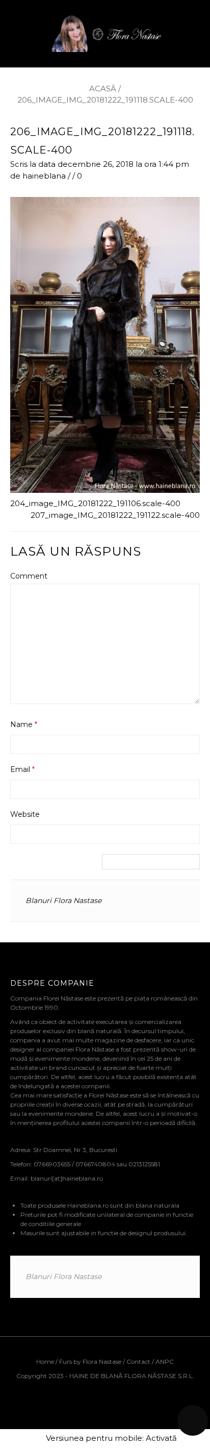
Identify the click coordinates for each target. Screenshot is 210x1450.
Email (22, 769)
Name (23, 724)
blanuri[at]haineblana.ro (67, 1178)
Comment (28, 576)
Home (46, 1361)
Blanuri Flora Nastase (63, 900)
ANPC (164, 1361)
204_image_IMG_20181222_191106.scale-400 (95, 503)
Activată (161, 1438)
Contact (138, 1361)
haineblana (44, 176)
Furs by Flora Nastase (90, 1361)
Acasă (102, 88)
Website (25, 814)
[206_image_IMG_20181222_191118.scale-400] (105, 344)
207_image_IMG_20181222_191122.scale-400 (115, 515)
